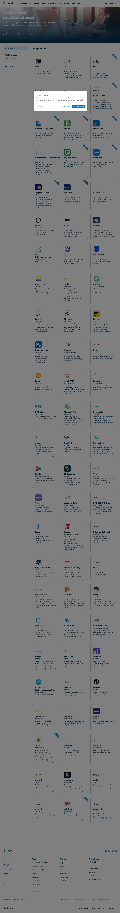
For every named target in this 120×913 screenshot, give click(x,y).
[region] (60, 101)
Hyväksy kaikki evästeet (78, 106)
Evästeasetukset (40, 106)
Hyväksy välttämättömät (64, 106)
